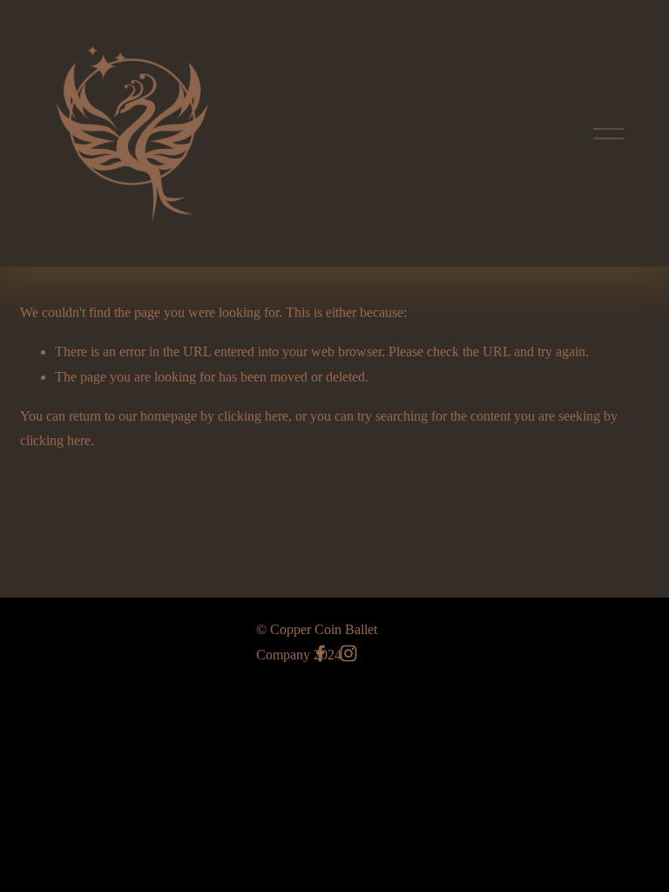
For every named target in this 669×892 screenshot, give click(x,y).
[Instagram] (348, 653)
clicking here (253, 416)
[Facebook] (320, 653)
